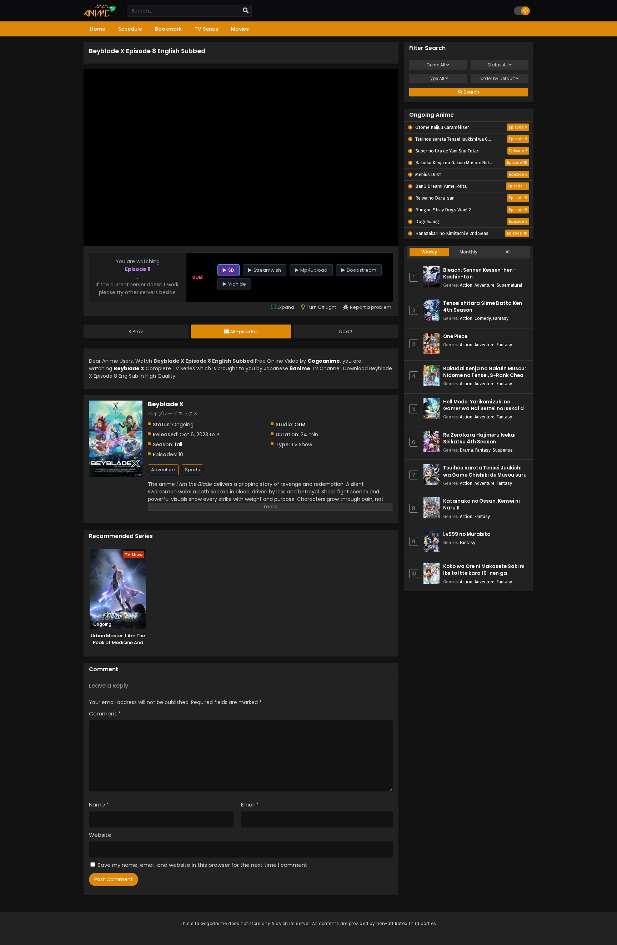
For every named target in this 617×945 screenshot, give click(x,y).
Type (436, 78)
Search (470, 92)
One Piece (455, 336)
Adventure (163, 469)
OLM (300, 424)
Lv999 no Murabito (466, 534)
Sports (192, 469)
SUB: (198, 277)
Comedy (483, 318)
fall (178, 444)
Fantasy (500, 318)
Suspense (503, 450)
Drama (466, 450)
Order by (497, 78)
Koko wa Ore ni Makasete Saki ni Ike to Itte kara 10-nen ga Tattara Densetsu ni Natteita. (484, 573)
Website (100, 835)
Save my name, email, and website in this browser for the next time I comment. (202, 865)
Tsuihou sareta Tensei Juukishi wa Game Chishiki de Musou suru (485, 471)
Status (497, 65)
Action (466, 285)
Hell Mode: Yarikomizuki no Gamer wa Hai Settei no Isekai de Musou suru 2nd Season (485, 408)
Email (250, 804)
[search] (245, 11)
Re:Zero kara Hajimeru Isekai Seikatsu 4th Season (479, 438)
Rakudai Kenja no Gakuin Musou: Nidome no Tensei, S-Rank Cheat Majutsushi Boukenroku (484, 375)
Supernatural (509, 285)
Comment (105, 713)
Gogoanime (323, 361)
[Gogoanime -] (100, 15)
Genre (435, 65)
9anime (300, 368)
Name (99, 804)
